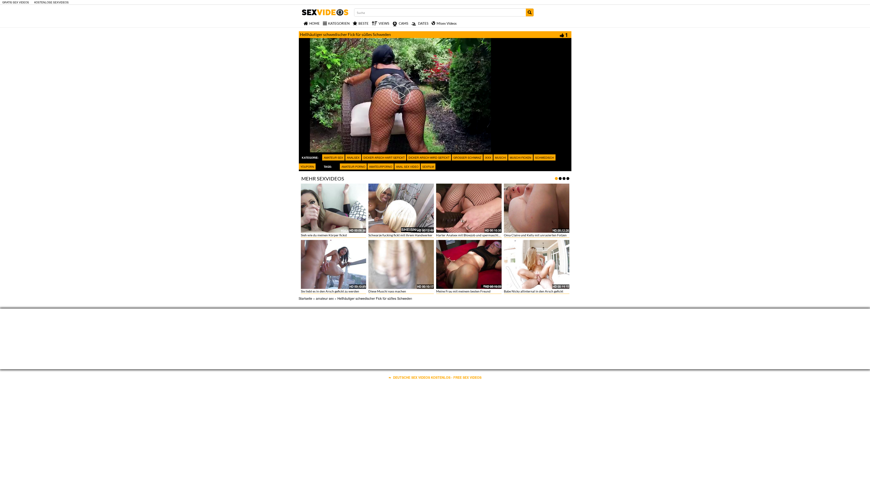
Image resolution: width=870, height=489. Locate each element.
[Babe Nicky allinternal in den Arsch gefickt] (536, 264)
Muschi (500, 157)
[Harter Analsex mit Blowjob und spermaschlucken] (469, 208)
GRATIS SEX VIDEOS (15, 2)
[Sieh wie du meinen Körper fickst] (333, 208)
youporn (307, 166)
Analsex (353, 157)
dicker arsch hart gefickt (384, 157)
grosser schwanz (467, 157)
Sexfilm (428, 166)
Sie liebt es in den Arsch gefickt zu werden (330, 291)
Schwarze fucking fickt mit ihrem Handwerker (400, 235)
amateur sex (333, 157)
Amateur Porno (353, 166)
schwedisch (544, 157)
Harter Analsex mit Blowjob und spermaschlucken (471, 235)
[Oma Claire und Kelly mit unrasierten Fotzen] (536, 208)
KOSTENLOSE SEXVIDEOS (51, 2)
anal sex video (407, 166)
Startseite (305, 298)
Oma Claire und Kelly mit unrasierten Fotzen (535, 235)
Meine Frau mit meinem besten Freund (463, 291)
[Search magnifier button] (530, 12)
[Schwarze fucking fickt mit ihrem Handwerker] (401, 208)
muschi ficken (520, 157)
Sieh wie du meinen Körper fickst (324, 235)
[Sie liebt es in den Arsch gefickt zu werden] (333, 264)
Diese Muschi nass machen (387, 291)
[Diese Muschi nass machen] (401, 264)
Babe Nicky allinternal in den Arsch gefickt (533, 291)
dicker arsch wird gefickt (429, 157)
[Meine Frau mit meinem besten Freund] (469, 264)
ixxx (488, 157)
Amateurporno (380, 166)
